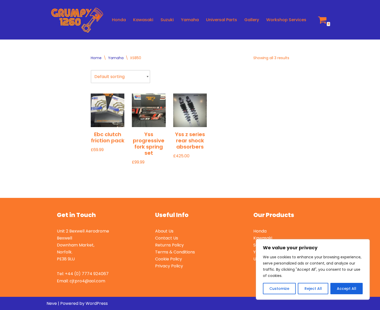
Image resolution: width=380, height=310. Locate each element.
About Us (164, 231)
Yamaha (190, 20)
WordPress (97, 303)
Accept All (346, 288)
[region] (313, 269)
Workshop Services (286, 20)
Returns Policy (169, 245)
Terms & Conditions (175, 252)
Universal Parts (221, 20)
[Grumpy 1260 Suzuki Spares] (75, 20)
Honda (119, 20)
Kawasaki (143, 20)
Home (96, 57)
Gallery (251, 20)
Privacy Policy (169, 266)
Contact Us (166, 238)
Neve (52, 303)
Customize (279, 288)
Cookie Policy (168, 259)
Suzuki (167, 20)
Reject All (313, 288)
